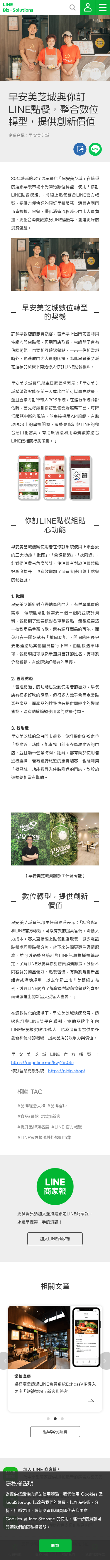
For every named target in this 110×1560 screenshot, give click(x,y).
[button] (48, 1418)
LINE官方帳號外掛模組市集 (46, 1137)
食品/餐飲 (30, 1116)
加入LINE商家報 (55, 1239)
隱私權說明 (36, 1527)
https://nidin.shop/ (66, 1071)
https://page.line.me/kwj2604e (42, 1062)
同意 (55, 1545)
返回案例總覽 (55, 1432)
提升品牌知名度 (35, 1127)
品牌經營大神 (33, 1106)
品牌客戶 (58, 1106)
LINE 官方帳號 (68, 1127)
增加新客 (52, 1116)
